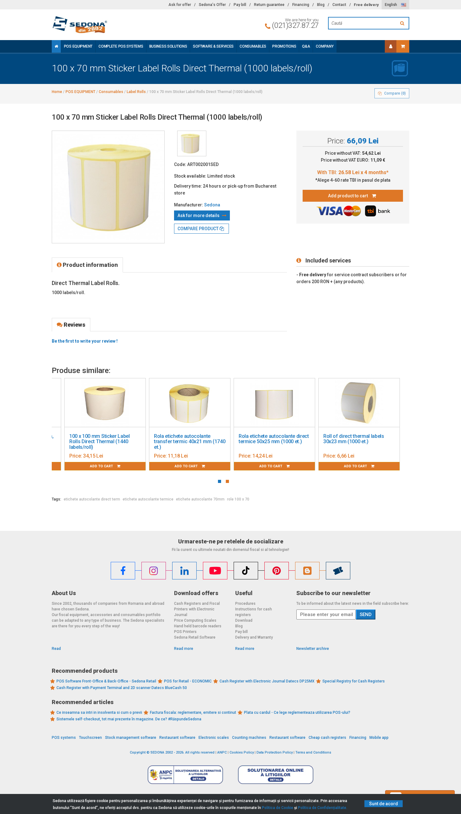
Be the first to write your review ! (85, 341)
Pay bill (240, 5)
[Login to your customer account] (391, 46)
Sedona (212, 204)
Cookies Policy (242, 752)
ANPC (222, 752)
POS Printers (185, 632)
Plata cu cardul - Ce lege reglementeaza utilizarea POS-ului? (297, 712)
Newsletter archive (312, 648)
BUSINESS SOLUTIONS (168, 46)
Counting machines (249, 737)
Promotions (284, 46)
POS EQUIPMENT (78, 46)
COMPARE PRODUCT (199, 228)
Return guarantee (269, 5)
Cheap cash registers (327, 737)
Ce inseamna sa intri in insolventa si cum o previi (99, 712)
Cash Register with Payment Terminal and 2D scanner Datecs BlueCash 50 (121, 688)
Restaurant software (177, 737)
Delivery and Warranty (254, 637)
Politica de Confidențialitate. (322, 808)
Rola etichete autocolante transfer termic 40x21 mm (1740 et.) (189, 441)
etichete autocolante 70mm (200, 499)
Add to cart (102, 466)
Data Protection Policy (275, 752)
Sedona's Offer (212, 5)
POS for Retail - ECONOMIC (188, 681)
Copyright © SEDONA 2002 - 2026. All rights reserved (172, 752)
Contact (339, 5)
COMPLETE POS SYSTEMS (120, 46)
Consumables (253, 46)
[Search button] (403, 23)
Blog (321, 5)
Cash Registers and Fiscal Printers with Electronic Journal (197, 609)
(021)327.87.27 (295, 25)
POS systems (64, 737)
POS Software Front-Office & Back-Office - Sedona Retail (106, 681)
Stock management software (130, 737)
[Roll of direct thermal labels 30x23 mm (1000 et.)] (359, 402)
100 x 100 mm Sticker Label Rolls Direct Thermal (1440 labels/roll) (99, 441)
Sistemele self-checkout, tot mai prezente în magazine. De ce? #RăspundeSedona (128, 719)
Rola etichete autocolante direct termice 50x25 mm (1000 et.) (274, 439)
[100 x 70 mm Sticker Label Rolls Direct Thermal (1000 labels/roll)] (192, 143)
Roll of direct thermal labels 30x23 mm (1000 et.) (353, 439)
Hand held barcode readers (197, 626)
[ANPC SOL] (275, 774)
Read (56, 648)
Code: (180, 164)
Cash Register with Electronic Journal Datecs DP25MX (267, 681)
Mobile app (379, 737)
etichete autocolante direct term (92, 499)
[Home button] (56, 46)
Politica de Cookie (277, 808)
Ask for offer (179, 5)
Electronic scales (214, 737)
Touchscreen (90, 737)
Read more (183, 648)
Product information (89, 265)
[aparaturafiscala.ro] (108, 25)
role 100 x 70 (238, 499)
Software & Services (213, 46)
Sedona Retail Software (194, 637)
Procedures (245, 603)
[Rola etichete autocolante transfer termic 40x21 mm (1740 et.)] (189, 402)
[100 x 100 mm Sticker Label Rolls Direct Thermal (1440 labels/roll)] (105, 402)
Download (243, 620)
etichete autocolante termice (148, 499)
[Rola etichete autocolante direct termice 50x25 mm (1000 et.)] (274, 402)
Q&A (306, 46)
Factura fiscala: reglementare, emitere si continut (193, 712)
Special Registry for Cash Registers (353, 681)
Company (324, 46)
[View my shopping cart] (402, 46)
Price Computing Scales (195, 620)
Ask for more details (199, 215)
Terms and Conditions (313, 752)
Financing (300, 5)
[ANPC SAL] (185, 774)
